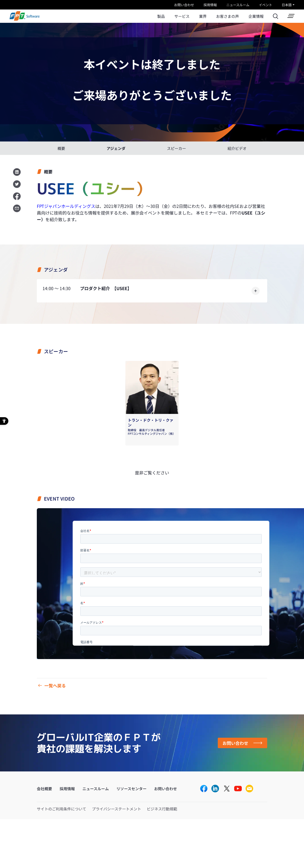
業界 (203, 16)
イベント (265, 4)
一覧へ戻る (55, 685)
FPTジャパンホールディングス (66, 206)
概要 (61, 148)
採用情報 (210, 4)
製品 (161, 16)
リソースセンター (131, 788)
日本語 (287, 4)
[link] (25, 19)
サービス (182, 16)
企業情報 (256, 16)
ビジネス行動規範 (162, 809)
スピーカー (176, 148)
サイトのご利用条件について (61, 809)
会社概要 (44, 788)
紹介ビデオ (237, 148)
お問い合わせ (184, 4)
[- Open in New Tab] (204, 789)
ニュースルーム (237, 4)
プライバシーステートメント (116, 809)
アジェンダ (116, 148)
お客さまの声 (227, 16)
